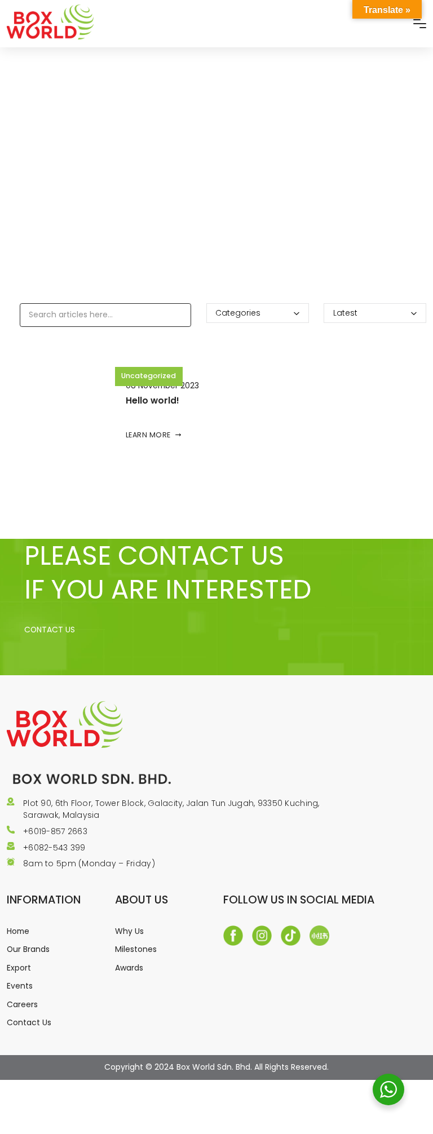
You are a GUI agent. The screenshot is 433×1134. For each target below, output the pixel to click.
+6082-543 (46, 847)
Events (20, 985)
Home (18, 931)
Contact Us (29, 1022)
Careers (22, 1004)
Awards (129, 967)
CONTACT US (49, 629)
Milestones (136, 949)
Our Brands (28, 949)
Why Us (129, 931)
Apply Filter (38, 338)
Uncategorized (148, 375)
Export (19, 967)
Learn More (148, 435)
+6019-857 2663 (55, 831)
